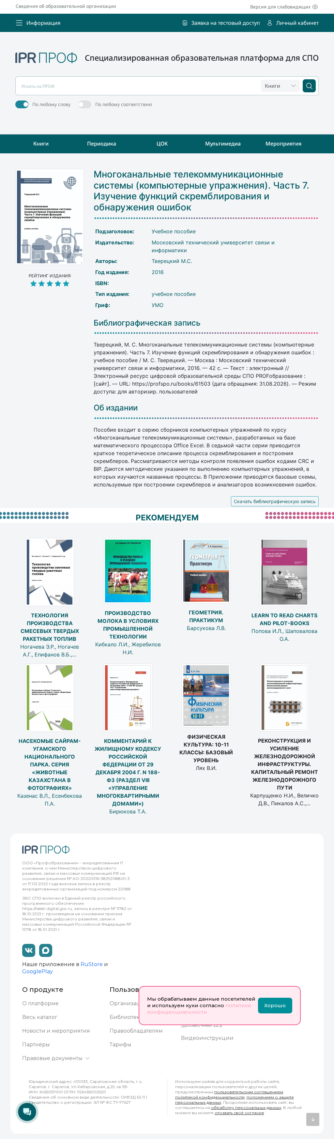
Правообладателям (136, 1031)
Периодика (101, 143)
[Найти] (309, 85)
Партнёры (36, 1044)
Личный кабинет (297, 22)
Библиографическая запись (147, 323)
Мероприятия (283, 143)
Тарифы (120, 1044)
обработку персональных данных (246, 1107)
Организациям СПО (137, 1003)
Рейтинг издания (50, 275)
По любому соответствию (123, 104)
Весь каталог (39, 1017)
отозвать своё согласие (239, 1112)
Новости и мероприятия (56, 1031)
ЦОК (162, 143)
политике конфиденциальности (199, 1008)
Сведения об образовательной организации (66, 6)
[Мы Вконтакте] (28, 950)
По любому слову (51, 104)
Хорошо (275, 1005)
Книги (41, 143)
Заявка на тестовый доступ (225, 22)
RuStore (92, 964)
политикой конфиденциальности (210, 1097)
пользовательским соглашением (248, 1091)
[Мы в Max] (45, 950)
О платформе (40, 1003)
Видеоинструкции (207, 1038)
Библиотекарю (130, 1017)
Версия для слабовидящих (280, 7)
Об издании (116, 407)
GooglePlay (37, 971)
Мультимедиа (223, 143)
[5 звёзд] (49, 284)
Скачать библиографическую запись (275, 501)
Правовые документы (52, 1058)
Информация (43, 22)
